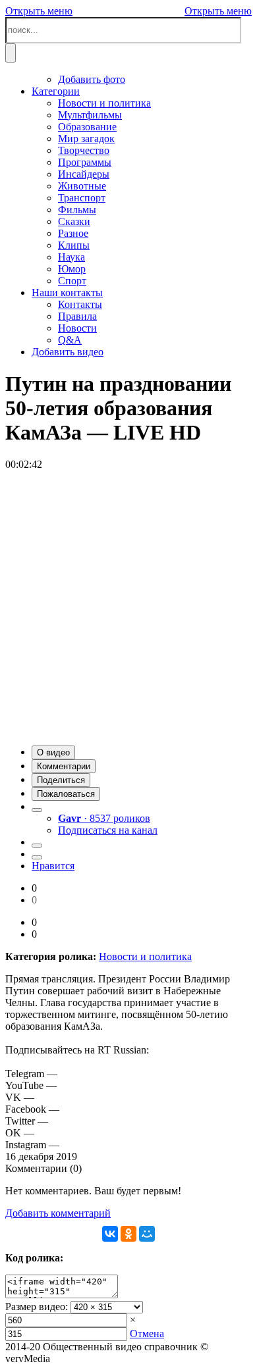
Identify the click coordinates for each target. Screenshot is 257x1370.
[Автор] (37, 810)
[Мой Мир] (147, 1234)
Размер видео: (36, 1306)
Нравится (53, 865)
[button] (53, 752)
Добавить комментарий (58, 1213)
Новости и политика (145, 956)
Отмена (147, 1333)
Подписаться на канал (107, 830)
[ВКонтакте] (110, 1234)
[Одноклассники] (128, 1234)
